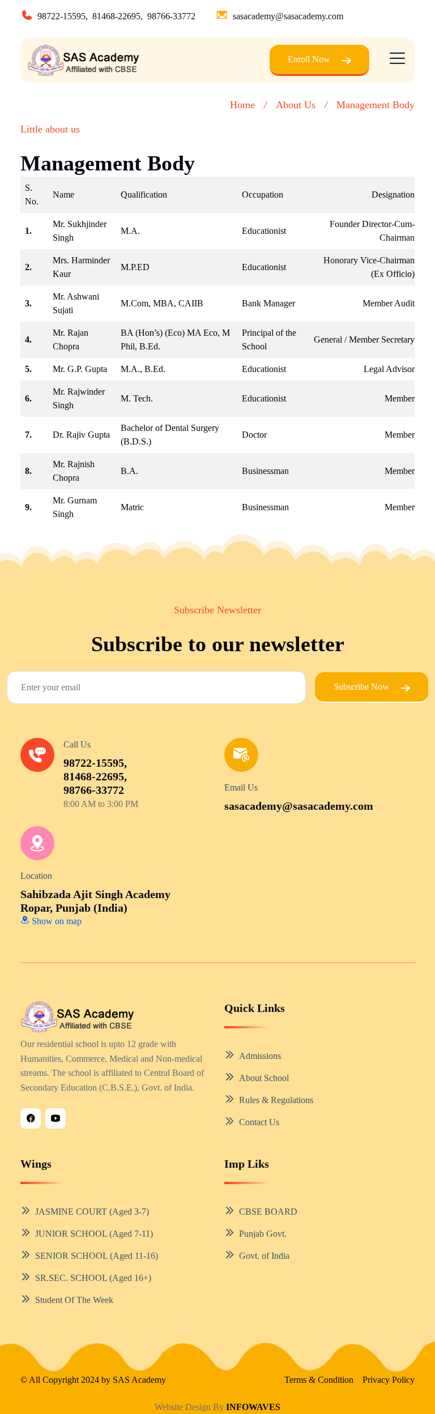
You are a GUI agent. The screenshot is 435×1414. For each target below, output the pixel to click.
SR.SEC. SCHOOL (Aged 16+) (93, 1278)
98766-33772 (171, 16)
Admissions (260, 1056)
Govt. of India (264, 1256)
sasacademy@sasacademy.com (288, 16)
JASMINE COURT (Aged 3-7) (92, 1211)
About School (264, 1078)
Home (242, 104)
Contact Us (259, 1122)
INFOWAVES (253, 1407)
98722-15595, (62, 16)
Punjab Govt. (263, 1233)
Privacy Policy (388, 1380)
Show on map (55, 921)
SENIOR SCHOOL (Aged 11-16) (96, 1256)
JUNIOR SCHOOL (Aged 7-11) (94, 1233)
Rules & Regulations (276, 1100)
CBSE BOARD (268, 1211)
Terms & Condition (318, 1380)
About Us (295, 104)
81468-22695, (117, 16)
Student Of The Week (74, 1300)
